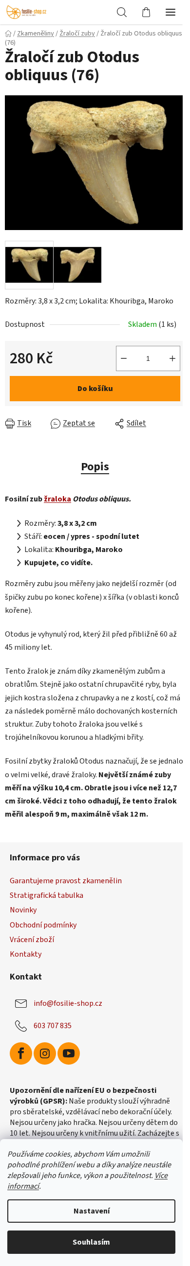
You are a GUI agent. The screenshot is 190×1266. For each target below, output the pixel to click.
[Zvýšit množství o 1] (172, 358)
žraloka (57, 499)
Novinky (23, 910)
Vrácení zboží (32, 939)
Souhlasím (91, 1242)
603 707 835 (53, 1025)
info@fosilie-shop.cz (68, 1003)
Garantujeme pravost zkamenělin (66, 880)
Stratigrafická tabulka (46, 895)
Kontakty (25, 954)
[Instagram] (45, 1053)
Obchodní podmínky (43, 925)
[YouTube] (68, 1053)
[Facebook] (21, 1053)
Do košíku (95, 388)
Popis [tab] (95, 466)
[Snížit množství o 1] (123, 358)
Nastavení (92, 1211)
